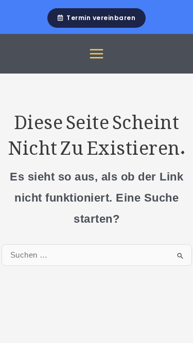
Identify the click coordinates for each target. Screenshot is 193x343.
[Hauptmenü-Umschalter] (96, 53)
